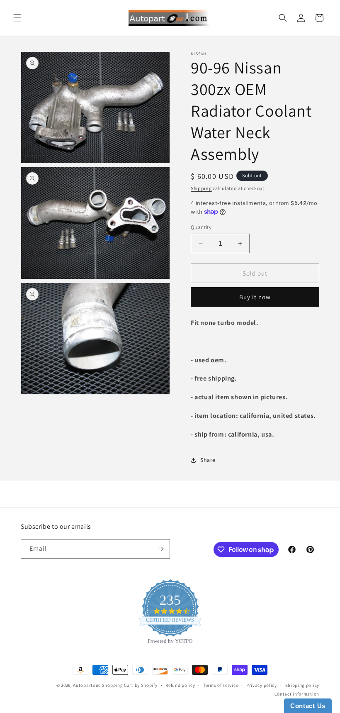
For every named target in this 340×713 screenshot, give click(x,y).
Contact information (296, 694)
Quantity (201, 227)
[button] (17, 18)
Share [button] (208, 460)
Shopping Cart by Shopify (130, 685)
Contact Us (307, 705)
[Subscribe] (160, 549)
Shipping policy (302, 685)
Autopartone (87, 685)
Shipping (201, 188)
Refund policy (180, 685)
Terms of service (220, 685)
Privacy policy (261, 685)
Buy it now (255, 297)
